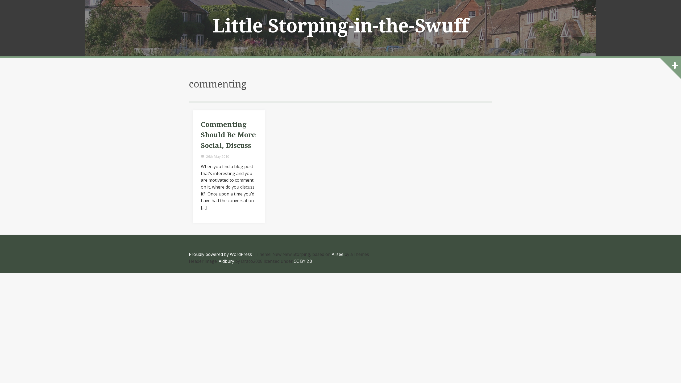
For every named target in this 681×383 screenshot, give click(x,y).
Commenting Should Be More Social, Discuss (228, 134)
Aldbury (226, 261)
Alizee (337, 254)
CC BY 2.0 (303, 261)
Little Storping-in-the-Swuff (341, 26)
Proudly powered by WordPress (220, 254)
